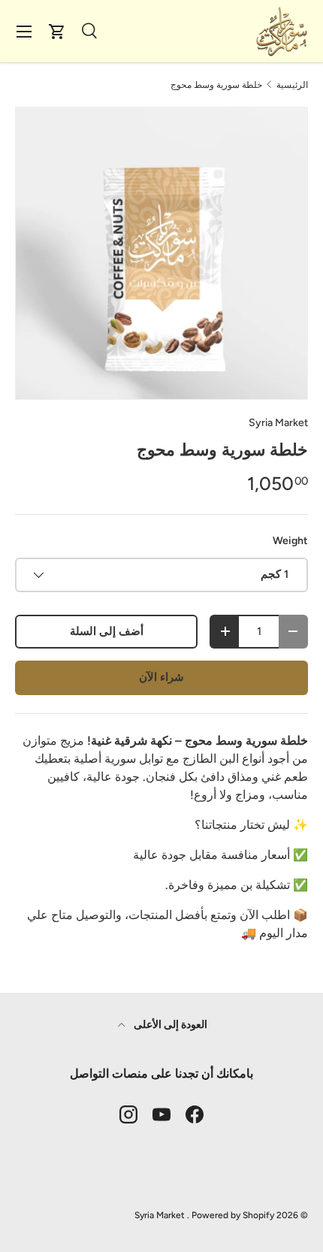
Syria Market (278, 422)
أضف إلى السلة (106, 631)
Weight (290, 540)
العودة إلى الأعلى (169, 1024)
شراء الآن (161, 677)
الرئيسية (292, 84)
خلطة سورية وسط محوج (216, 84)
